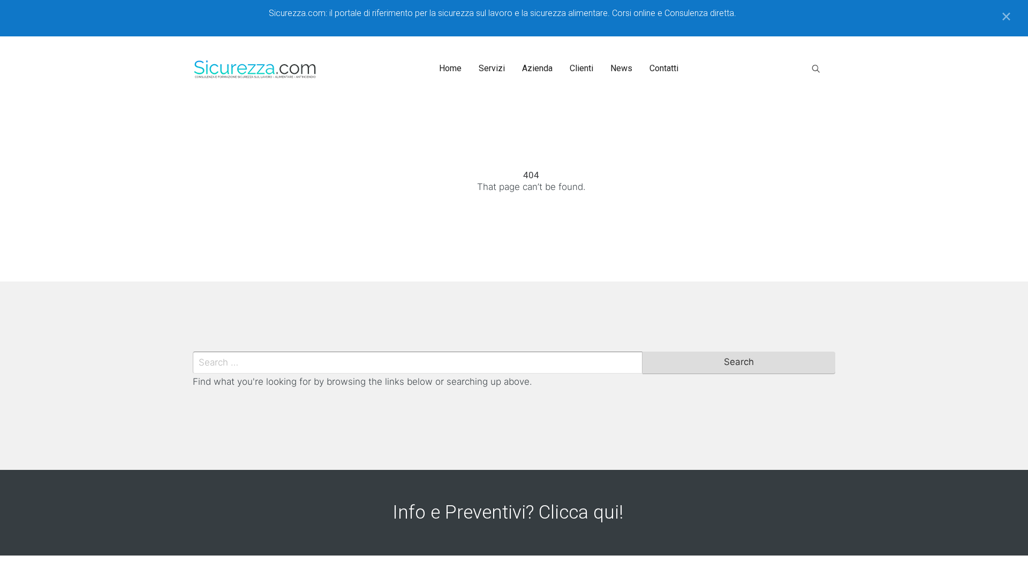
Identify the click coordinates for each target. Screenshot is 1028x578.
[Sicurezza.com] (255, 68)
